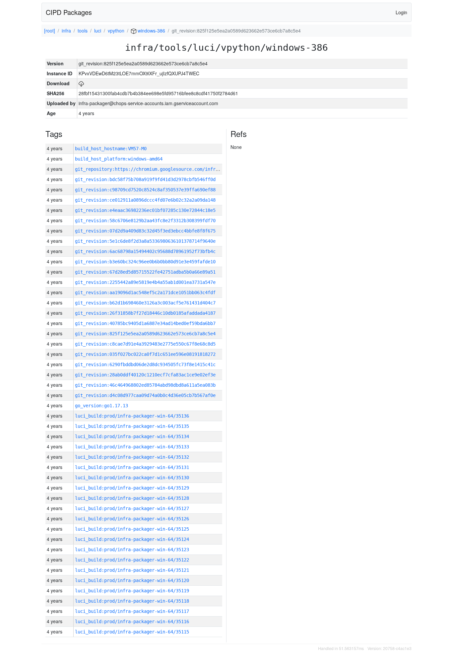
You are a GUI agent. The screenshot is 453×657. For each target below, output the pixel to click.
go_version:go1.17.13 (101, 405)
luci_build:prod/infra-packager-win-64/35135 (132, 426)
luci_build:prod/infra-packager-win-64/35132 (132, 457)
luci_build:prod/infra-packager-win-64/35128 (132, 498)
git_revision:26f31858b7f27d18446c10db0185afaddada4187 (145, 313)
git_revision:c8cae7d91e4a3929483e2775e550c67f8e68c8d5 (145, 344)
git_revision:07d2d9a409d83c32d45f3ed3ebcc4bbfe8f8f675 (145, 230)
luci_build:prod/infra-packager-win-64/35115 (132, 631)
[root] (49, 30)
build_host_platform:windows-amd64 (118, 159)
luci (97, 30)
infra (66, 30)
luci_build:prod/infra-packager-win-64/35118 (132, 601)
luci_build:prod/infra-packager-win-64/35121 (132, 570)
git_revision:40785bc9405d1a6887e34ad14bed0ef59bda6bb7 (145, 323)
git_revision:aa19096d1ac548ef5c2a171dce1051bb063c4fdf (145, 292)
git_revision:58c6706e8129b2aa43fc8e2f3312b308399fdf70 (145, 220)
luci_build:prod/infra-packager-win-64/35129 (132, 488)
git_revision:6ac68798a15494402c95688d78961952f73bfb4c (145, 251)
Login (401, 12)
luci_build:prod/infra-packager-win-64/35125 (132, 529)
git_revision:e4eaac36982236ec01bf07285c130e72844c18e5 (145, 210)
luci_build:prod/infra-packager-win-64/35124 (132, 539)
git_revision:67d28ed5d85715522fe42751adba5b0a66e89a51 (145, 272)
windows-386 (150, 30)
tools (83, 30)
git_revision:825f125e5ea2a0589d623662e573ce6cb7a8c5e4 (145, 333)
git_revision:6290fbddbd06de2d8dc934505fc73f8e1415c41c (145, 364)
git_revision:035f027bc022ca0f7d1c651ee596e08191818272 (145, 354)
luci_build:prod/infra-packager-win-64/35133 (132, 446)
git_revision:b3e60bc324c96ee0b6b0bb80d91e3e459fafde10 (145, 261)
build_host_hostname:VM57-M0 (111, 148)
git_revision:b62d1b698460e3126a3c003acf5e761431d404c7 (145, 302)
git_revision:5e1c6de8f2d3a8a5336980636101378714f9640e (145, 241)
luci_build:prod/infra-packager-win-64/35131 (132, 467)
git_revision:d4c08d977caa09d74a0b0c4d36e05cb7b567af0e (145, 395)
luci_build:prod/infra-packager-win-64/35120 (132, 580)
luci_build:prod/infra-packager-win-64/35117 (132, 611)
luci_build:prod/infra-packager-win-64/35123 (132, 549)
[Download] (81, 83)
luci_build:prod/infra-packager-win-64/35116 (132, 621)
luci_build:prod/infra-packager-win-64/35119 (132, 590)
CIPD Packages (69, 12)
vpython (116, 30)
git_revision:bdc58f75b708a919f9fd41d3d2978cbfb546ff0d (145, 179)
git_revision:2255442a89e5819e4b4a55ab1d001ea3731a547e (145, 282)
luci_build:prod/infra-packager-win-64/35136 (132, 416)
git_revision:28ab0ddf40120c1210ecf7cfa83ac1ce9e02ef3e (145, 374)
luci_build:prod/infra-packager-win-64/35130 (132, 477)
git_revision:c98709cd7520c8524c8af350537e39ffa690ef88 (145, 189)
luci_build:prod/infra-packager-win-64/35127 (132, 508)
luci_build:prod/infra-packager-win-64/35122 (132, 559)
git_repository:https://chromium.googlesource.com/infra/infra (154, 169)
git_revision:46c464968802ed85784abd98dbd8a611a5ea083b (145, 385)
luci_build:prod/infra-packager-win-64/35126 (132, 518)
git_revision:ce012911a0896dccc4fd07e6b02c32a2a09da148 (145, 200)
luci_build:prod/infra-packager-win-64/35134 (132, 436)
